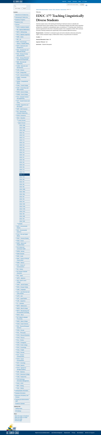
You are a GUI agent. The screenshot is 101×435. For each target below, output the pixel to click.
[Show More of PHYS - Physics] (16, 337)
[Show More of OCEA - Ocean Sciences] (16, 323)
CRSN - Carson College (22, 92)
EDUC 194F (22, 204)
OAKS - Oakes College (22, 321)
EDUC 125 (22, 145)
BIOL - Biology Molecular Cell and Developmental (23, 58)
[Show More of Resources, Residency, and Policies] (14, 395)
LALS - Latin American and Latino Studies (23, 292)
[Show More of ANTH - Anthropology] (16, 31)
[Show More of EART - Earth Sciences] (16, 108)
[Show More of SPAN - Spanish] (16, 365)
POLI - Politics (20, 340)
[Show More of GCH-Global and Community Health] (16, 247)
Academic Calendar (20, 403)
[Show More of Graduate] (17, 223)
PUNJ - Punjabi (20, 350)
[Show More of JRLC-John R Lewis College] (16, 280)
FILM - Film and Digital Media (22, 235)
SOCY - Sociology (21, 363)
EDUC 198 (22, 214)
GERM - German (20, 251)
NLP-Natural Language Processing (22, 318)
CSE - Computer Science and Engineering (23, 97)
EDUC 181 (22, 182)
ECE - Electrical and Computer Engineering (22, 112)
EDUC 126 (22, 147)
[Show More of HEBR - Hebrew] (16, 262)
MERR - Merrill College (22, 308)
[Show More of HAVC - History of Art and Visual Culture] (16, 258)
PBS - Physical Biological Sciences (23, 327)
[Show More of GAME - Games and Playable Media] (16, 243)
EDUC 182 (22, 184)
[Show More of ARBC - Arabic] (16, 36)
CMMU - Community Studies (21, 78)
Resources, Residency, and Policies (21, 396)
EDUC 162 (22, 162)
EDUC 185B (22, 189)
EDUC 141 (22, 157)
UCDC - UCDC (20, 383)
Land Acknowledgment (56, 432)
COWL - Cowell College (22, 85)
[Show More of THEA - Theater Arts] (16, 376)
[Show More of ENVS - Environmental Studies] (16, 226)
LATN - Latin (20, 296)
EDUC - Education (21, 118)
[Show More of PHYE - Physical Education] (16, 335)
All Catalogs (18, 411)
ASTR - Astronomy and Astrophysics (22, 46)
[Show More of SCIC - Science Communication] (16, 354)
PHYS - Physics (20, 337)
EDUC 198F (22, 216)
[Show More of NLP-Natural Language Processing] (16, 317)
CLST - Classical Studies (23, 75)
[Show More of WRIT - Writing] (16, 385)
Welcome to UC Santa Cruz (21, 14)
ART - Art (19, 39)
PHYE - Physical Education (23, 335)
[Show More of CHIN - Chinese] (16, 69)
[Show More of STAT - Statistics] (16, 371)
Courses (17, 24)
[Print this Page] (87, 5)
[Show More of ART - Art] (16, 39)
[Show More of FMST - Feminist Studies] (16, 238)
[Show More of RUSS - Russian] (16, 352)
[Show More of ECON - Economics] (16, 115)
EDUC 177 (22, 174)
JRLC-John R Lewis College (21, 281)
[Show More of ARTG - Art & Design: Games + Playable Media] (16, 41)
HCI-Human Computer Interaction (22, 272)
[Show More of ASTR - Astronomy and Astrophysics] (16, 45)
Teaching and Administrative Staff (22, 400)
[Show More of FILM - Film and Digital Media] (16, 234)
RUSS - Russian (20, 352)
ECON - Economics (21, 115)
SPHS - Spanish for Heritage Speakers (21, 368)
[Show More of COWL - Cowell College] (16, 85)
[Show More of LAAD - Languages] (16, 289)
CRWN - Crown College (22, 94)
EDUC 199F (22, 221)
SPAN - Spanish (20, 365)
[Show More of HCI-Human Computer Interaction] (16, 271)
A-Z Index (85, 1)
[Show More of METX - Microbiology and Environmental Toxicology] (16, 310)
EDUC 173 (22, 169)
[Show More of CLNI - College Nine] (16, 72)
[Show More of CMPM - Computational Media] (16, 81)
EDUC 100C (22, 130)
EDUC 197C (22, 211)
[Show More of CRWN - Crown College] (16, 94)
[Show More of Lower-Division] (17, 120)
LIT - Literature (20, 303)
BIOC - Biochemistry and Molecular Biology (23, 50)
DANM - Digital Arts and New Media (22, 105)
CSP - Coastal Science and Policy (23, 101)
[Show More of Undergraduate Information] (14, 390)
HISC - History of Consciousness (21, 265)
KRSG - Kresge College (22, 287)
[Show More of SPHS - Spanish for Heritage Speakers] (16, 367)
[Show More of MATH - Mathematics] (16, 305)
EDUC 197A (22, 206)
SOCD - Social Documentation (20, 359)
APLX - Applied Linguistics (23, 34)
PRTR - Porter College (22, 345)
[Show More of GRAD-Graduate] (16, 253)
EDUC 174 (22, 172)
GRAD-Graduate (20, 253)
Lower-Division (21, 120)
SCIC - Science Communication (20, 355)
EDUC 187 (22, 196)
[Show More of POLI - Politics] (16, 340)
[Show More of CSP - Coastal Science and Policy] (16, 100)
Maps (80, 1)
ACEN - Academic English (23, 27)
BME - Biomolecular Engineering (21, 62)
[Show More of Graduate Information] (14, 393)
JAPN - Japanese (21, 278)
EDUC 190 (22, 199)
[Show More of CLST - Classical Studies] (16, 74)
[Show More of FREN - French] (16, 240)
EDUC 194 (22, 201)
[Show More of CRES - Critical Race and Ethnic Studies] (16, 87)
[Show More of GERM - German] (16, 251)
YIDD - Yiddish (20, 388)
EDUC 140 (22, 154)
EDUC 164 (22, 164)
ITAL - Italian (20, 275)
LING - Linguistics (21, 301)
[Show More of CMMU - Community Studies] (16, 77)
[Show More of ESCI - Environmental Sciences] (16, 230)
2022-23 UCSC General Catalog (42, 9)
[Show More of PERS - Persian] (16, 330)
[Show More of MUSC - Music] (16, 314)
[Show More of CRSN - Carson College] (16, 91)
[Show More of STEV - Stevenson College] (16, 374)
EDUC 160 (22, 159)
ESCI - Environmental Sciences (22, 231)
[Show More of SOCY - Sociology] (16, 362)
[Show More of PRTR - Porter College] (16, 344)
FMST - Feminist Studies (23, 238)
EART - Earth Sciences (22, 109)
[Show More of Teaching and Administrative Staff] (14, 399)
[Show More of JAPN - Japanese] (16, 278)
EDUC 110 (22, 137)
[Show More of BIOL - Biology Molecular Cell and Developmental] (16, 57)
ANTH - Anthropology (22, 32)
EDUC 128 (22, 150)
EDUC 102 (22, 132)
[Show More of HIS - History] (16, 269)
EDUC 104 (22, 135)
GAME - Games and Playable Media (21, 244)
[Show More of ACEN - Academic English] (16, 27)
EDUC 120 (22, 142)
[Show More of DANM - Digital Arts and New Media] (16, 104)
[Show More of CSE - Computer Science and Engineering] (16, 96)
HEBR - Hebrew (20, 262)
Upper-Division (21, 122)
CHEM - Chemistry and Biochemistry (22, 66)
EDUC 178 (22, 177)
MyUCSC (64, 1)
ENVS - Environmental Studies (22, 227)
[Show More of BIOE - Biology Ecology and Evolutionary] (16, 53)
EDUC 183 (22, 186)
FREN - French (20, 240)
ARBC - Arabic (20, 37)
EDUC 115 (22, 140)
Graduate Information (20, 393)
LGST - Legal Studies (22, 298)
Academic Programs (20, 19)
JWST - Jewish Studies (22, 284)
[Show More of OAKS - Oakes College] (16, 321)
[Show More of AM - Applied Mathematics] (16, 29)
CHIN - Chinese (20, 70)
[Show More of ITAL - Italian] (16, 275)
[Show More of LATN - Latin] (16, 295)
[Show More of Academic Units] (14, 22)
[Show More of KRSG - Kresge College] (16, 286)
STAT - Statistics (21, 372)
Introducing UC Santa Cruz (21, 17)
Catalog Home (18, 408)
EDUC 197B (22, 209)
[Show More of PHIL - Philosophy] (16, 332)
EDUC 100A (22, 125)
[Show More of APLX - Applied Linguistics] (16, 34)
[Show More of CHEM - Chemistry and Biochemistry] (16, 65)
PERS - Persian (20, 330)
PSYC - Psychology (21, 347)
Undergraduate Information (21, 390)
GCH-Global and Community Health (21, 248)
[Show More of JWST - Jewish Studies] (16, 284)
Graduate (20, 223)
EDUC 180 (22, 179)
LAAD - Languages (21, 289)
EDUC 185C (22, 191)
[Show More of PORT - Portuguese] (16, 342)
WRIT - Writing (20, 385)
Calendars (75, 1)
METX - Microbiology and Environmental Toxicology (23, 311)
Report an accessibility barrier (42, 432)
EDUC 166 (22, 167)
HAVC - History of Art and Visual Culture (23, 259)
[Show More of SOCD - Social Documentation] (16, 358)
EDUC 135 (22, 152)
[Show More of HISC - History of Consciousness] (16, 265)
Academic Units (19, 22)
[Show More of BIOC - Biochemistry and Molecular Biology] (16, 49)
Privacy (73, 432)
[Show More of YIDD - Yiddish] (16, 388)
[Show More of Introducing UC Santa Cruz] (14, 17)
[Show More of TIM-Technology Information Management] (16, 379)
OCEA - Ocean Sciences (22, 323)
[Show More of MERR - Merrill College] (16, 308)
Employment (67, 432)
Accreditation (80, 432)
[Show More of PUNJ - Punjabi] (16, 349)
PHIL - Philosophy (21, 332)
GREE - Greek (20, 256)
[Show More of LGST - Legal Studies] (16, 298)
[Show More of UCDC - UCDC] (16, 383)
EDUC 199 (22, 218)
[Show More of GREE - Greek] (16, 256)
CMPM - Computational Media (22, 82)
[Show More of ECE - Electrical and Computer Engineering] (16, 111)
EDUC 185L (22, 194)
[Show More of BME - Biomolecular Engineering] (16, 61)
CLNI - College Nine (21, 72)
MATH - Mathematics (22, 305)
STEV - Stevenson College (23, 374)
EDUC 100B (22, 127)
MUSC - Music (20, 314)
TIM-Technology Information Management (23, 380)
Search (24, 8)
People (69, 1)
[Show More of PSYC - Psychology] (16, 347)
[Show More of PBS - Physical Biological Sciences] (16, 326)
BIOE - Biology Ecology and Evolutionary (22, 54)
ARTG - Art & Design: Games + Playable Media (23, 42)
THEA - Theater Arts (21, 376)
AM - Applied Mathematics (23, 29)
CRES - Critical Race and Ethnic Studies (22, 88)
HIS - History (20, 269)
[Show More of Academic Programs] (14, 19)
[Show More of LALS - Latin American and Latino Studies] (16, 291)
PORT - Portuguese (21, 342)
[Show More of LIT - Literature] (16, 303)
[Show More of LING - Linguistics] (16, 300)
